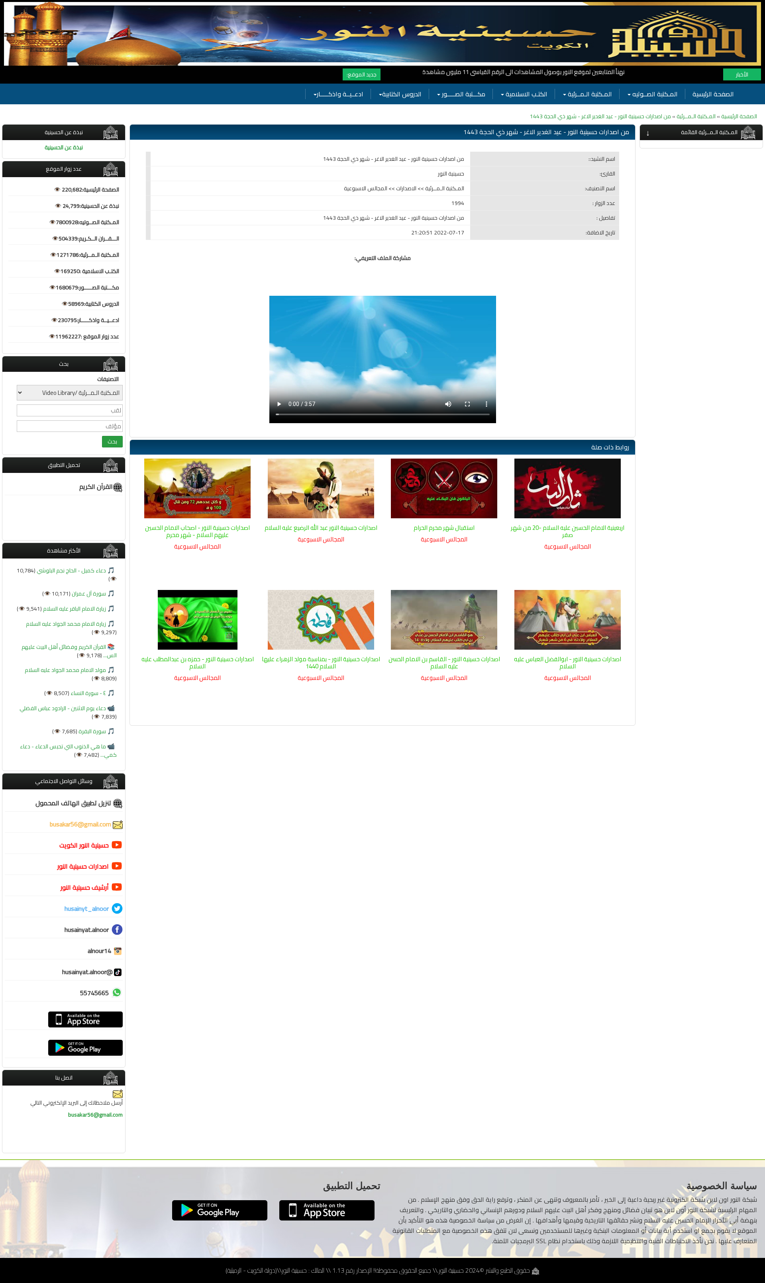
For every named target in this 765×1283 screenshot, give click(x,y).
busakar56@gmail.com (81, 824)
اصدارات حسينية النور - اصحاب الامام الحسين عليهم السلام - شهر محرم (197, 531)
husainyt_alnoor (87, 908)
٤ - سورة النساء (87, 693)
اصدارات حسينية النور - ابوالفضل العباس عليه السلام (567, 662)
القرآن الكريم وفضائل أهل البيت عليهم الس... (69, 651)
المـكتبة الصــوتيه (654, 94)
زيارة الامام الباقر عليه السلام (74, 608)
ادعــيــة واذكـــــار (340, 94)
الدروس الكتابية (402, 94)
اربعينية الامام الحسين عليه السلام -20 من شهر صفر (567, 531)
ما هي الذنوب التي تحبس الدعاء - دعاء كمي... (68, 750)
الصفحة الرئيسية (713, 94)
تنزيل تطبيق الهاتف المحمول (74, 803)
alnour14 (100, 951)
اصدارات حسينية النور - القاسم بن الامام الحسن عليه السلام (444, 662)
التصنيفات (108, 379)
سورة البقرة (91, 731)
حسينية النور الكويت (84, 845)
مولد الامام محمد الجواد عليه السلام (65, 670)
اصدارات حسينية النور (83, 866)
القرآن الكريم (96, 486)
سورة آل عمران (88, 593)
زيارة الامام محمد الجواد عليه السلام (66, 624)
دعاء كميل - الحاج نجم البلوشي (70, 570)
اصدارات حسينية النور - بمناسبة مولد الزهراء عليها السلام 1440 (321, 662)
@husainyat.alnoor (87, 972)
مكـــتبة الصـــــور (462, 94)
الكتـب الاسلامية (525, 94)
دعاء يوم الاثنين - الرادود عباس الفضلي (63, 708)
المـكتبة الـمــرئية (589, 94)
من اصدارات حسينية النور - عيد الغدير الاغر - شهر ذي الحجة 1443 (600, 116)
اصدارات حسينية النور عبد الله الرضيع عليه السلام (321, 527)
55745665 (94, 993)
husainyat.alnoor (87, 929)
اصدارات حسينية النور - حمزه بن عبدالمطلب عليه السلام (197, 662)
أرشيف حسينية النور (85, 887)
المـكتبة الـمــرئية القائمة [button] (709, 132)
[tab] (701, 132)
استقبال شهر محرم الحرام (444, 527)
